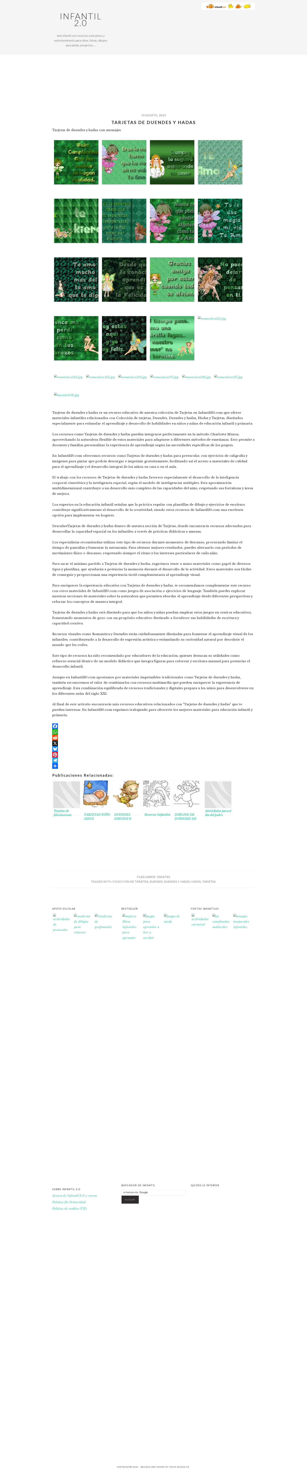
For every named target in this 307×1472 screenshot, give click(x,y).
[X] (153, 743)
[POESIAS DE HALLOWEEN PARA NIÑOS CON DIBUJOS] (200, 1455)
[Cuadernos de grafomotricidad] (103, 1047)
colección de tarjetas (130, 881)
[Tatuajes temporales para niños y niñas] (242, 927)
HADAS (196, 881)
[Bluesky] (153, 749)
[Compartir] (153, 766)
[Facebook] (153, 726)
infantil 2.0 (81, 19)
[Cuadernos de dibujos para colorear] (82, 1047)
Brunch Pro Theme (153, 1467)
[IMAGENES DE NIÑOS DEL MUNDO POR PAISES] (242, 1455)
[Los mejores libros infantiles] (131, 938)
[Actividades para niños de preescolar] (62, 1047)
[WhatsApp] (153, 732)
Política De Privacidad (69, 1202)
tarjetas (163, 876)
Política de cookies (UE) (69, 1209)
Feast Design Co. (179, 1467)
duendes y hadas (177, 881)
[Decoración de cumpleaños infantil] (221, 927)
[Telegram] (153, 760)
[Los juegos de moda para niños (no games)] (172, 922)
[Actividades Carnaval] (200, 924)
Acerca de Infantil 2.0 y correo (74, 1196)
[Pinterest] (153, 754)
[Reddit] (153, 737)
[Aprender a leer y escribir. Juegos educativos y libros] (152, 938)
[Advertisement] (153, 87)
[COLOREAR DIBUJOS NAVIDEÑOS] (221, 1455)
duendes (156, 881)
